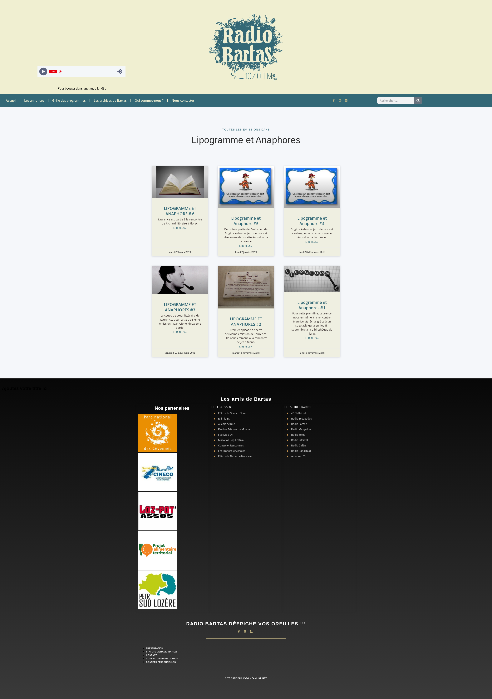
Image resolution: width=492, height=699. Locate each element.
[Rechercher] (418, 100)
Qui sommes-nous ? (149, 100)
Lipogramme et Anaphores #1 (312, 305)
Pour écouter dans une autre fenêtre (82, 88)
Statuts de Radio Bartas (161, 652)
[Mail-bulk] (346, 100)
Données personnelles (161, 662)
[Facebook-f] (334, 100)
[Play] (43, 71)
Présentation (154, 648)
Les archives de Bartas (110, 100)
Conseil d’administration (162, 658)
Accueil (11, 100)
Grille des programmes (69, 100)
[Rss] (251, 631)
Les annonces (34, 100)
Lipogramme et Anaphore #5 (246, 220)
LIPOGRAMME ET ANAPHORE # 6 (180, 211)
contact (151, 655)
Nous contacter (183, 100)
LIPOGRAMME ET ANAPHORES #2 (246, 321)
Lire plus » (180, 228)
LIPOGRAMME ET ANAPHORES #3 (180, 307)
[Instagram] (340, 100)
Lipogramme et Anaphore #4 (312, 220)
